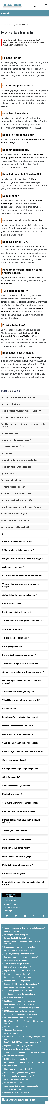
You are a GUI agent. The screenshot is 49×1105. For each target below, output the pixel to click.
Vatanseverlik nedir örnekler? (16, 960)
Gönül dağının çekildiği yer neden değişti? (21, 1014)
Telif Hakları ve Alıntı (12, 907)
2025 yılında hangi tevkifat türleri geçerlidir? (22, 1008)
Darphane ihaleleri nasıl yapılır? (17, 1049)
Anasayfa (5, 13)
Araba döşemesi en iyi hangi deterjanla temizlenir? (24, 928)
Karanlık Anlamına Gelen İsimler (15, 520)
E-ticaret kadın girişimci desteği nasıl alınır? (22, 1073)
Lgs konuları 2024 (9, 473)
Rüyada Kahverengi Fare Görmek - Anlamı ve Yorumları (22, 942)
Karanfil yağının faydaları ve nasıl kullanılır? (21, 411)
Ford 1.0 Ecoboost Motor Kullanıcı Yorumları (21, 507)
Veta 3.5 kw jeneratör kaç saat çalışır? (20, 1079)
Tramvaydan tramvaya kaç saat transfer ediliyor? (24, 1052)
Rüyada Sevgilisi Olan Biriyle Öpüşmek (19, 971)
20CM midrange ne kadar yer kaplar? (19, 1011)
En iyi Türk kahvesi (11, 1033)
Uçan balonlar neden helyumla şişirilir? (20, 1004)
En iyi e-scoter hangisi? (13, 997)
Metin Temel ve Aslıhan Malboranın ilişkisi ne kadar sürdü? (25, 1022)
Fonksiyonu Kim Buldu (11, 480)
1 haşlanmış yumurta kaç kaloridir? (18, 991)
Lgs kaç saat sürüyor (11, 404)
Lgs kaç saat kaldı (9, 433)
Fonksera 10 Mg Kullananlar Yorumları (18, 397)
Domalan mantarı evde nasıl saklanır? (19, 950)
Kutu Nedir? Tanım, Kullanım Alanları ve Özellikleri (24, 1062)
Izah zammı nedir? (11, 1066)
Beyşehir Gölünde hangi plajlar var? (18, 1046)
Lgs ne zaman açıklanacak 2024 (15, 527)
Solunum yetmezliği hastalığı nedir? (19, 977)
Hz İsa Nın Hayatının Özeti (13, 446)
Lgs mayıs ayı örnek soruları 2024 (16, 500)
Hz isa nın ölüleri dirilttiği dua (14, 417)
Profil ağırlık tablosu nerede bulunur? (19, 1001)
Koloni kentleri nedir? (13, 1083)
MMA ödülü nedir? (11, 931)
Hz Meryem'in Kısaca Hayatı (14, 513)
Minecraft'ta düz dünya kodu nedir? (19, 1093)
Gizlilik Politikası (10, 901)
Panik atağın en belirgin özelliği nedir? (19, 947)
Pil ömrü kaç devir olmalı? (14, 1056)
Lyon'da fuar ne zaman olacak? (16, 1027)
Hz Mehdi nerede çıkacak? (13, 487)
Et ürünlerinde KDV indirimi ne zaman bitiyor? (22, 1042)
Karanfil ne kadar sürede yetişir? (16, 440)
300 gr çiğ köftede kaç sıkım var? (17, 967)
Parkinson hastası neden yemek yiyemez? (21, 957)
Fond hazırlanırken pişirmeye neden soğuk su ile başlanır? (23, 425)
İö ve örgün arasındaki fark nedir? (18, 1069)
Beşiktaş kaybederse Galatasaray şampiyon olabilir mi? (25, 1038)
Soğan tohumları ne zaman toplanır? (19, 1076)
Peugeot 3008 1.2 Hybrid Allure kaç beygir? (21, 984)
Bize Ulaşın (8, 911)
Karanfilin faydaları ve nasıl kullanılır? (18, 493)
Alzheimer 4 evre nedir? (13, 1030)
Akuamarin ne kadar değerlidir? (17, 981)
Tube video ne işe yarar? (14, 1089)
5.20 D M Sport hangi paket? (15, 1059)
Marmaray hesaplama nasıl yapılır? (18, 1018)
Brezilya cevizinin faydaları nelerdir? (19, 987)
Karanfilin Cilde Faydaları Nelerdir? (17, 467)
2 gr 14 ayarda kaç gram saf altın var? (19, 954)
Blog (13, 25)
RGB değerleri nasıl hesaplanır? (17, 935)
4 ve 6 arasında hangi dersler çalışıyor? (20, 994)
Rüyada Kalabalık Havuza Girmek (17, 938)
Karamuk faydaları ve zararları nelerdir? (19, 460)
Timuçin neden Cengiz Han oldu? (17, 964)
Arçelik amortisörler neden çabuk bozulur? (21, 1086)
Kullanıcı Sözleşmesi (12, 904)
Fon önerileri (6, 453)
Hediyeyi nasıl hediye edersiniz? (17, 974)
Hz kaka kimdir (22, 25)
